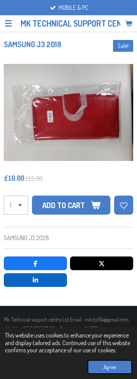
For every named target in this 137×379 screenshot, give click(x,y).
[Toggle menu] (8, 23)
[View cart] (128, 23)
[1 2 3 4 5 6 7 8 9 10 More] (16, 205)
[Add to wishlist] (123, 205)
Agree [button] (110, 366)
